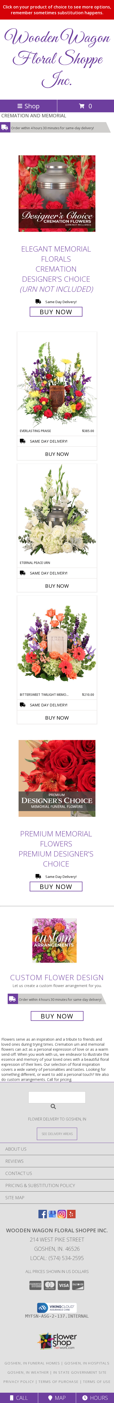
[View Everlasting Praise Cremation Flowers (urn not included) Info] (57, 380)
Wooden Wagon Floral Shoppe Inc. (57, 59)
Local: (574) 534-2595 (57, 1258)
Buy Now (56, 311)
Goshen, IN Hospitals (86, 1363)
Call (21, 1397)
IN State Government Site (80, 1372)
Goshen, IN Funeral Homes (32, 1363)
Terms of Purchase (58, 1381)
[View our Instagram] (62, 1217)
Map (59, 1397)
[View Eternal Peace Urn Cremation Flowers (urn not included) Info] (57, 512)
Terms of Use (97, 1381)
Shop (32, 105)
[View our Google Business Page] (52, 1217)
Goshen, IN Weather (28, 1372)
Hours (97, 1397)
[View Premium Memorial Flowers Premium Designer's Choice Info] (57, 778)
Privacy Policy (18, 1381)
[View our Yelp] (71, 1217)
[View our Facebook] (42, 1217)
